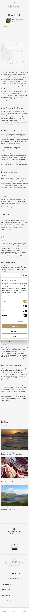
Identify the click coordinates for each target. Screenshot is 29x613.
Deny (14, 336)
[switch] (25, 306)
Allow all (14, 326)
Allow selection (15, 331)
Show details (21, 321)
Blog (5, 26)
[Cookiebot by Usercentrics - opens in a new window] (20, 275)
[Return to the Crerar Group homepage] (14, 5)
